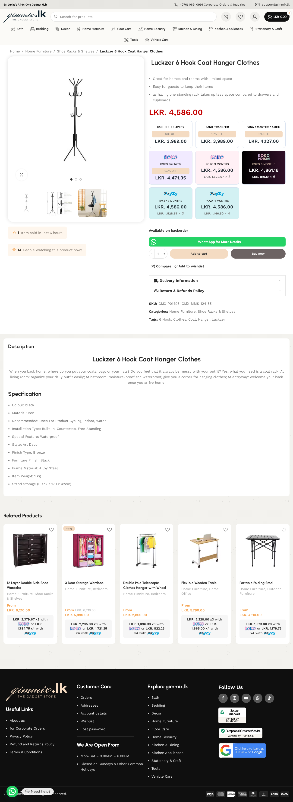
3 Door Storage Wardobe (84, 583)
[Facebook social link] (223, 698)
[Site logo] (24, 16)
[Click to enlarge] (21, 175)
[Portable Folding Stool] (263, 551)
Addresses (89, 705)
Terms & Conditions (26, 752)
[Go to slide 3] (80, 179)
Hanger (204, 319)
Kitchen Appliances (167, 753)
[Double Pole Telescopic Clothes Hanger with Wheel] (146, 551)
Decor (156, 713)
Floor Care (160, 729)
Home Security (163, 737)
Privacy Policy (21, 736)
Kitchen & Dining (165, 745)
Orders (86, 697)
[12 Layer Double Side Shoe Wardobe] (30, 551)
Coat (192, 319)
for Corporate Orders (27, 728)
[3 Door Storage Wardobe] (88, 551)
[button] (12, 791)
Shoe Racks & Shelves (76, 51)
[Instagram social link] (234, 698)
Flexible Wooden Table (199, 583)
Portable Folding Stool (256, 583)
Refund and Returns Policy (32, 744)
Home (15, 51)
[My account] (255, 16)
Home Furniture (38, 51)
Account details (94, 713)
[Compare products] (226, 16)
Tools (155, 768)
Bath (155, 697)
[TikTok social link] (269, 698)
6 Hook (165, 319)
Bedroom (100, 589)
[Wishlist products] (240, 16)
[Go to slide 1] (71, 179)
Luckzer (218, 319)
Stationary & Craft (166, 761)
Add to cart (199, 253)
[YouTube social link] (246, 698)
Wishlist (87, 721)
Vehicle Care (162, 776)
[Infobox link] (210, 5)
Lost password (93, 729)
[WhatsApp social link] (257, 698)
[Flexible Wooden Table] (204, 551)
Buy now (258, 253)
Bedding (158, 705)
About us (17, 720)
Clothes (179, 319)
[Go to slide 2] (76, 179)
